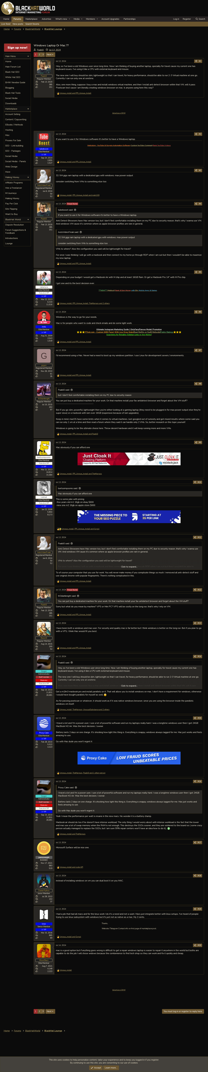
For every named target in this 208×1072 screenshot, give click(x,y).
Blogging (9, 87)
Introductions (11, 238)
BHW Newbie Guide (15, 82)
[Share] (196, 61)
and (75, 93)
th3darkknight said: (67, 596)
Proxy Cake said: (66, 787)
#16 (199, 781)
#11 (199, 537)
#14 (199, 656)
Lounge (9, 243)
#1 (200, 61)
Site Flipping (11, 208)
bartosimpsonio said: (68, 488)
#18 (199, 875)
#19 (199, 909)
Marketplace (31, 19)
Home (6, 19)
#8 (200, 384)
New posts (18, 24)
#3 (200, 170)
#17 (199, 842)
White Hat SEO (12, 77)
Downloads (10, 103)
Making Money (12, 198)
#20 (199, 945)
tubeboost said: (65, 209)
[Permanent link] (158, 290)
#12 (199, 590)
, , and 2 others (85, 303)
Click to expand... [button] (129, 566)
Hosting (9, 130)
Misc (7, 135)
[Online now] (44, 284)
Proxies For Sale (13, 140)
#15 (199, 718)
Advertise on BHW (119, 113)
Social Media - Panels (15, 161)
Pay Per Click (11, 203)
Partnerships (130, 19)
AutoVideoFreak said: (68, 232)
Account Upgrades (110, 19)
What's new (61, 19)
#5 (200, 272)
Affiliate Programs (14, 182)
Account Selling (12, 114)
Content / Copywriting (15, 119)
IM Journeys (11, 193)
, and (79, 195)
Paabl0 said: (64, 389)
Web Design (11, 166)
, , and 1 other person (82, 773)
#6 (200, 312)
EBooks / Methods (14, 124)
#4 (200, 204)
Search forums (32, 24)
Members (90, 19)
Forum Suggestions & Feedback (15, 231)
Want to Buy (11, 214)
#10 (199, 482)
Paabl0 (40, 49)
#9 (200, 442)
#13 (199, 623)
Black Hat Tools (13, 93)
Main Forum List (13, 66)
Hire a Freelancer (13, 188)
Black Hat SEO (12, 72)
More (7, 171)
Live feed (5, 24)
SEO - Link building (14, 145)
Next (49, 54)
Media (77, 19)
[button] (69, 19)
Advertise (46, 19)
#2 (200, 134)
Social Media (11, 98)
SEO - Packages (13, 151)
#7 (200, 350)
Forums (17, 19)
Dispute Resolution (14, 224)
